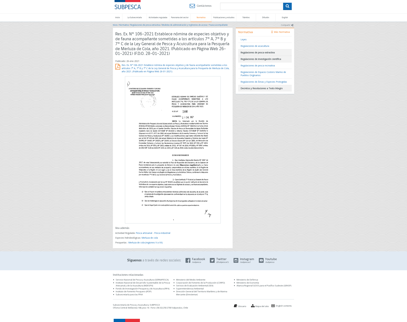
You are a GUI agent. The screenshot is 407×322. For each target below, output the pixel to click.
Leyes (244, 39)
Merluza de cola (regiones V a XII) (145, 242)
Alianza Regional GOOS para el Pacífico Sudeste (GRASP (264, 285)
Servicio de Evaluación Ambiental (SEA (194, 285)
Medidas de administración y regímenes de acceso (185, 25)
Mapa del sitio (262, 306)
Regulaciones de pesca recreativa (258, 65)
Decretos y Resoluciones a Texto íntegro (262, 88)
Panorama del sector (180, 18)
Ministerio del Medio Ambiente (190, 279)
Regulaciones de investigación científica (261, 58)
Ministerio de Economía (248, 282)
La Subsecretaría (135, 18)
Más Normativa (281, 31)
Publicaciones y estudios (223, 18)
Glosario (242, 306)
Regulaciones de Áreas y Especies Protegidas (264, 81)
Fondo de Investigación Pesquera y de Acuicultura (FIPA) (142, 288)
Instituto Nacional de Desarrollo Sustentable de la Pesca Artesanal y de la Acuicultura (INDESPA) (143, 284)
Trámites (246, 18)
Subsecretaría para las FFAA (129, 294)
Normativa (201, 18)
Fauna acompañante (218, 25)
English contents (284, 305)
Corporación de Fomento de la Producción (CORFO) (200, 282)
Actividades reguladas (158, 18)
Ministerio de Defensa (247, 279)
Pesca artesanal (144, 232)
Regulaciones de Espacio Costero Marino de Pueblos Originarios (263, 74)
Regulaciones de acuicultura (255, 45)
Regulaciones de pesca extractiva (145, 25)
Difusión (265, 18)
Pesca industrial (162, 232)
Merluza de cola (149, 237)
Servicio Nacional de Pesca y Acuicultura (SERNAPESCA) (142, 279)
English (285, 18)
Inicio (117, 18)
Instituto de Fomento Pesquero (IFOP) (133, 291)
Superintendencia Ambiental (190, 288)
